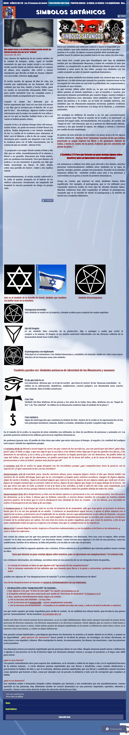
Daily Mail (33, 75)
